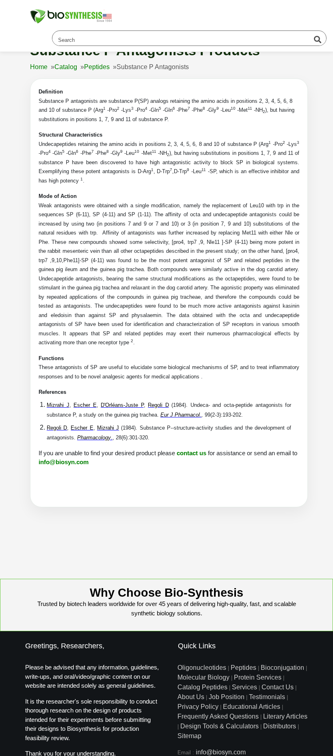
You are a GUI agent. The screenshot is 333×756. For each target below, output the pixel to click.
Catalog (65, 66)
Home (39, 66)
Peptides (97, 66)
